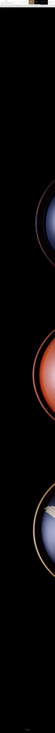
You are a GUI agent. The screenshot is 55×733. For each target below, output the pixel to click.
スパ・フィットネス (30, 5)
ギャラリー (10, 8)
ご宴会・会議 (17, 5)
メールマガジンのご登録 (23, 2)
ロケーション (16, 2)
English (50, 2)
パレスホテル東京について (43, 5)
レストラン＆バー (11, 5)
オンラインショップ (4, 8)
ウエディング (23, 5)
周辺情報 (35, 5)
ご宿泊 (6, 5)
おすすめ (2, 5)
